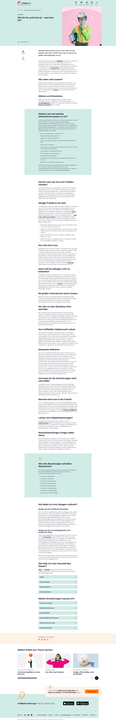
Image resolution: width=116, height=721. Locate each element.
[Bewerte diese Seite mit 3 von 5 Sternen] (44, 639)
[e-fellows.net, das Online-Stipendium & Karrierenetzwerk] (24, 3)
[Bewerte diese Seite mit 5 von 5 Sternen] (50, 639)
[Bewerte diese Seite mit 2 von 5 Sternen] (42, 639)
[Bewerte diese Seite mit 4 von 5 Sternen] (47, 639)
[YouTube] (28, 715)
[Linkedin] (31, 715)
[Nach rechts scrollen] (96, 678)
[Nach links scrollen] (92, 678)
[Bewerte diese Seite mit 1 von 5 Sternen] (39, 639)
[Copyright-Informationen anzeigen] (101, 45)
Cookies (57, 715)
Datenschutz (85, 715)
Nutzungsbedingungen (66, 715)
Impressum (92, 715)
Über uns (51, 715)
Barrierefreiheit (76, 715)
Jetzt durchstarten (91, 691)
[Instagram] (25, 715)
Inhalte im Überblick (42, 715)
